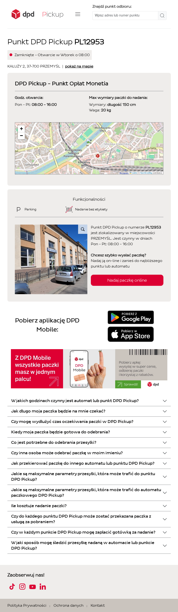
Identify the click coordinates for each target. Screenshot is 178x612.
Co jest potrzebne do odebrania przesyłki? (53, 442)
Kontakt (98, 605)
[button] (89, 143)
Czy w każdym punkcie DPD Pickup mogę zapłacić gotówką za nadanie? (83, 532)
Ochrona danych (68, 605)
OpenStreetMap (146, 172)
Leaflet (134, 172)
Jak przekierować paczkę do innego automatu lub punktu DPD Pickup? (82, 463)
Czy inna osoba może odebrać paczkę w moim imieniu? (67, 453)
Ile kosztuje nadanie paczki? (39, 506)
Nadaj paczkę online (127, 280)
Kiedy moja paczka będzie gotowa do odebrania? (60, 432)
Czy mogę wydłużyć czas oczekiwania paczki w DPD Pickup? (72, 421)
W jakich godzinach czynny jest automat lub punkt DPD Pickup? (75, 400)
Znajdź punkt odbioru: (112, 6)
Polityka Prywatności (26, 605)
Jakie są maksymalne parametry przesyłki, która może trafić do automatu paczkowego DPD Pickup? (86, 492)
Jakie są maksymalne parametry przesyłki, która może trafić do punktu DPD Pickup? (83, 476)
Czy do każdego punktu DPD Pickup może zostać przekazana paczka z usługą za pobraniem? (81, 519)
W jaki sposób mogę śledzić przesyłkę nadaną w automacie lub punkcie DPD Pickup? (82, 545)
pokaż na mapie (79, 66)
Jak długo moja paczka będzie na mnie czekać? (58, 411)
